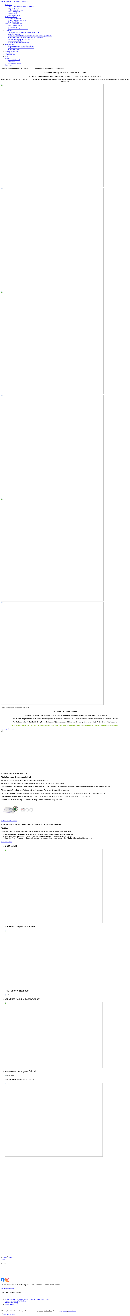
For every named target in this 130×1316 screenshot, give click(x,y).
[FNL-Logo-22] (14, 1)
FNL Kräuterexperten (7, 1288)
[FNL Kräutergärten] (52, 497)
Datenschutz (48, 1311)
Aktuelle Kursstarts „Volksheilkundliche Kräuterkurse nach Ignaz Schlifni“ (27, 1299)
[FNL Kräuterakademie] (52, 290)
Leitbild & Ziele (9, 1304)
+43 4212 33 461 (11, 1274)
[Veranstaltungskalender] (52, 393)
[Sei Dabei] (52, 704)
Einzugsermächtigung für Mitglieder (15, 1301)
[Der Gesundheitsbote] (52, 186)
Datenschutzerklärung (11, 1302)
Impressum (40, 1311)
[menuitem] (67, 10)
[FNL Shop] (52, 600)
